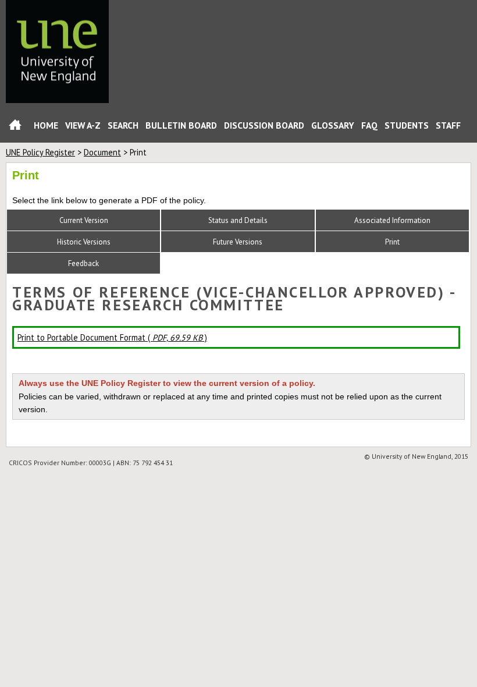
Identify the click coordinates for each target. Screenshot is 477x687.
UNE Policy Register (40, 152)
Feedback (83, 263)
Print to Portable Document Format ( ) (112, 337)
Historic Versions (84, 242)
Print (392, 242)
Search (123, 125)
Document (102, 152)
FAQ (369, 125)
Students (407, 125)
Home (15, 127)
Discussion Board (264, 125)
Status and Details (238, 220)
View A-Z (83, 125)
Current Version (83, 220)
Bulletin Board (181, 125)
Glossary (332, 125)
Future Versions (237, 242)
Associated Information (392, 220)
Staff (448, 125)
